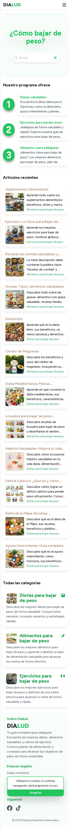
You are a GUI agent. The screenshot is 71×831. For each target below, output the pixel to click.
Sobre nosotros (18, 773)
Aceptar (36, 792)
